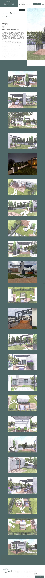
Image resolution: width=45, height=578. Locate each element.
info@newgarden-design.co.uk (25, 4)
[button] (31, 3)
